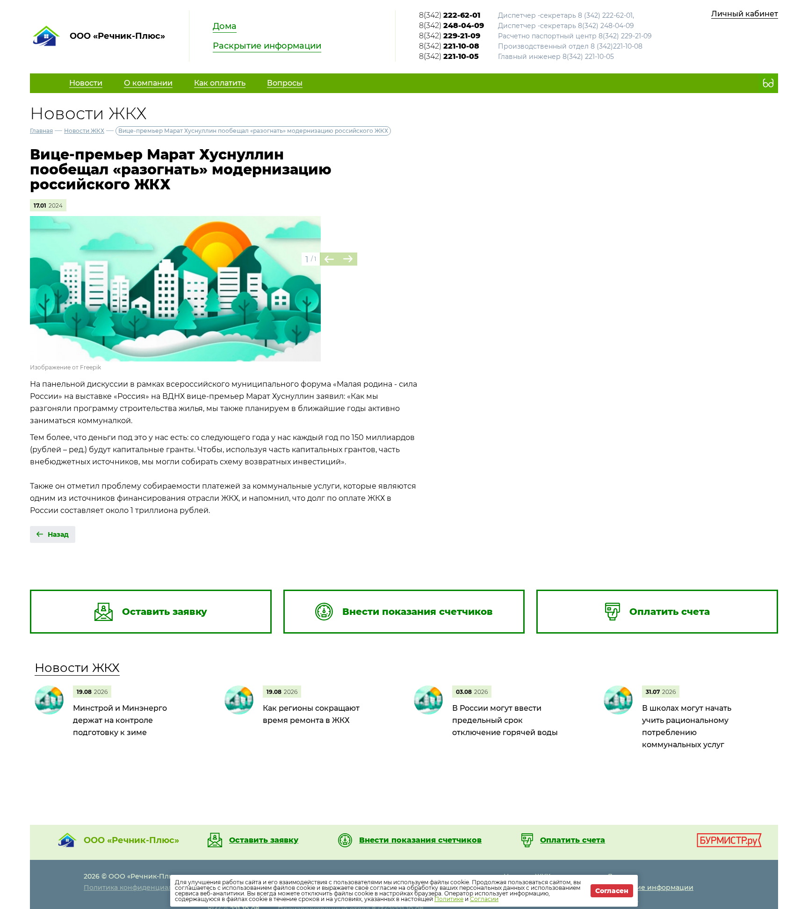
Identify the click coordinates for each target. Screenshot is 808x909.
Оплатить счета (572, 840)
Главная (41, 130)
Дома (225, 26)
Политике (448, 898)
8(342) (449, 15)
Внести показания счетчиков (420, 840)
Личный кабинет (744, 13)
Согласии (484, 898)
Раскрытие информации (267, 46)
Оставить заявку (263, 840)
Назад (58, 534)
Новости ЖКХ (84, 130)
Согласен (611, 891)
